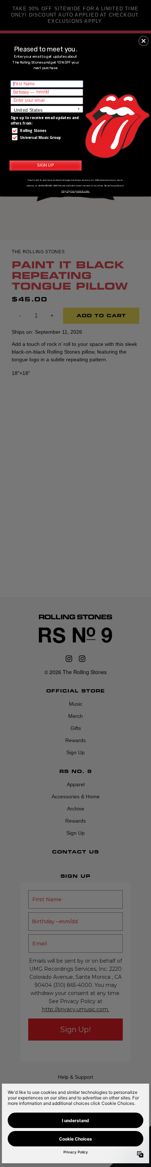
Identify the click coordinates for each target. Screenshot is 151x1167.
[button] (143, 40)
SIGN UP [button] (45, 165)
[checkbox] (47, 130)
